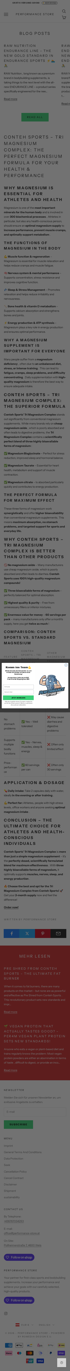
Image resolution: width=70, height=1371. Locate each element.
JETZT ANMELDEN (18, 698)
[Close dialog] (66, 665)
